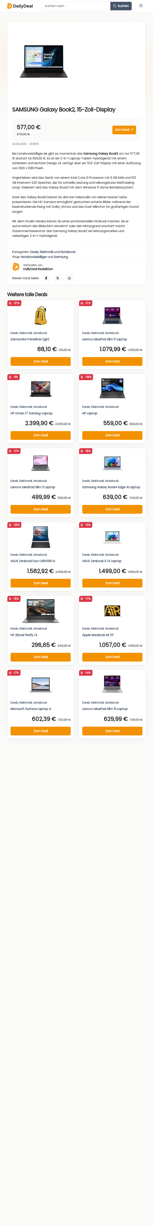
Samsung (61, 257)
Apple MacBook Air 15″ (98, 635)
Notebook (68, 252)
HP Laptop (89, 413)
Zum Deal (122, 130)
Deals (34, 252)
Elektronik (46, 252)
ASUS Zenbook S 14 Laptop (102, 561)
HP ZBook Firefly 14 (24, 635)
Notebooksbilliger (34, 257)
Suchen (123, 6)
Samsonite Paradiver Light (30, 339)
